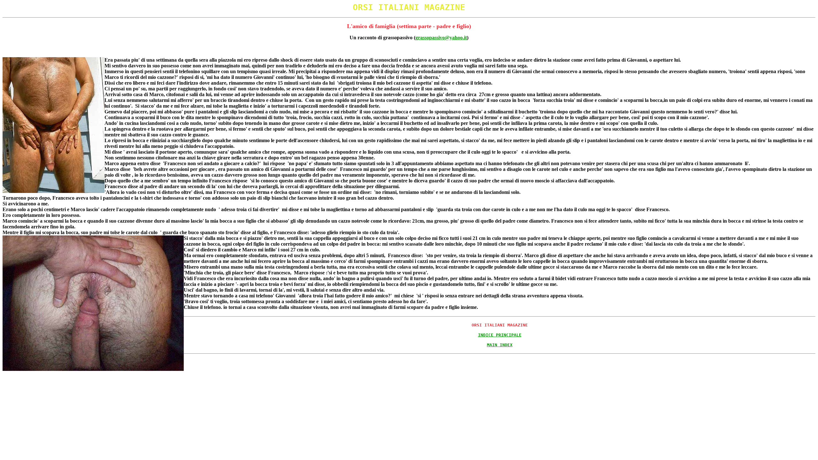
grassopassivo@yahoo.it (441, 37)
